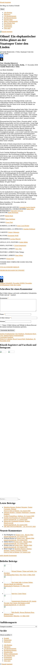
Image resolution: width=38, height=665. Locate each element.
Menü (2, 9)
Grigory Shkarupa (13, 232)
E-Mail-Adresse (5, 318)
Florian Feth (10, 259)
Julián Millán (24, 242)
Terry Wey (18, 249)
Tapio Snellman (10, 219)
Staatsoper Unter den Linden (12, 285)
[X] (19, 59)
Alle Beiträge (8, 12)
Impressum (7, 642)
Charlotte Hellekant (29, 229)
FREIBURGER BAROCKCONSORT (12, 270)
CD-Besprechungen (10, 16)
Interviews (7, 14)
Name (2, 314)
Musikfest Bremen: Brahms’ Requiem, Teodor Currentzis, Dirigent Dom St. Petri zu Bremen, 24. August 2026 (18, 550)
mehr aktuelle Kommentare (8, 555)
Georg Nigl (9, 222)
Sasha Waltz (30, 209)
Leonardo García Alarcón (27, 207)
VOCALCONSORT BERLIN (9, 267)
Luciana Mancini (15, 239)
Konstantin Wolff (13, 235)
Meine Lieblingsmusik (11, 21)
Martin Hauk (9, 216)
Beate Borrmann (13, 212)
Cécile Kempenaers (20, 245)
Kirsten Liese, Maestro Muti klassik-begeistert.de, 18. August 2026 (18, 535)
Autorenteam (8, 26)
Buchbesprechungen (10, 18)
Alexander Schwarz (17, 211)
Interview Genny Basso (19, 593)
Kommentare (8, 25)
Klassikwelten (8, 19)
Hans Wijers (19, 255)
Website (2, 321)
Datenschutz (7, 640)
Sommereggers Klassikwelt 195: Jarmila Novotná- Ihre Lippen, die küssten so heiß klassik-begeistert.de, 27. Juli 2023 (20, 603)
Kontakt (6, 638)
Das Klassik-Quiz (9, 23)
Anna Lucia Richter (23, 226)
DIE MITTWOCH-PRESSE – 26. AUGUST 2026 (20, 526)
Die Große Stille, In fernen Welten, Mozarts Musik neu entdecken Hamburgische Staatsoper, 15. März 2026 (18, 584)
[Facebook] (19, 56)
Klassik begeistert (5, 2)
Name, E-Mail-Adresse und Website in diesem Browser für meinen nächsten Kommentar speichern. (18, 326)
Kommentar (4, 298)
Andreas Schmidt (5, 283)
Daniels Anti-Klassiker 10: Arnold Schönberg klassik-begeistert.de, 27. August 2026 (18, 518)
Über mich (7, 28)
